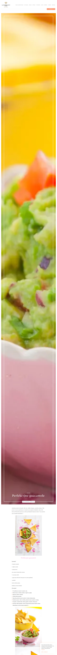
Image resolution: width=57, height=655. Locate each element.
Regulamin (43, 649)
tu (28, 605)
